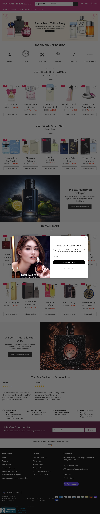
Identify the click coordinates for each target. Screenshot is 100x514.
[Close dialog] (86, 238)
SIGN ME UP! (69, 262)
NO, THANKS (69, 268)
